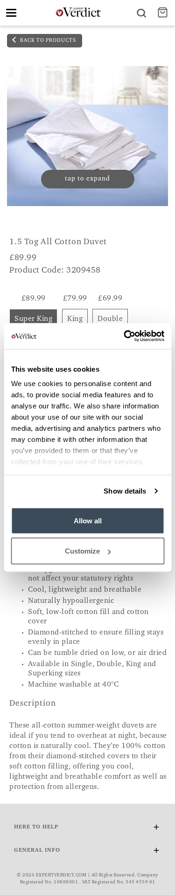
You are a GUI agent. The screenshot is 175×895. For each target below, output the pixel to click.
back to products (47, 40)
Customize (82, 551)
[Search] (141, 13)
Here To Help (36, 827)
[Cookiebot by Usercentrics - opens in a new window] (124, 336)
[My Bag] (164, 13)
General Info (37, 850)
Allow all (88, 520)
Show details (125, 491)
